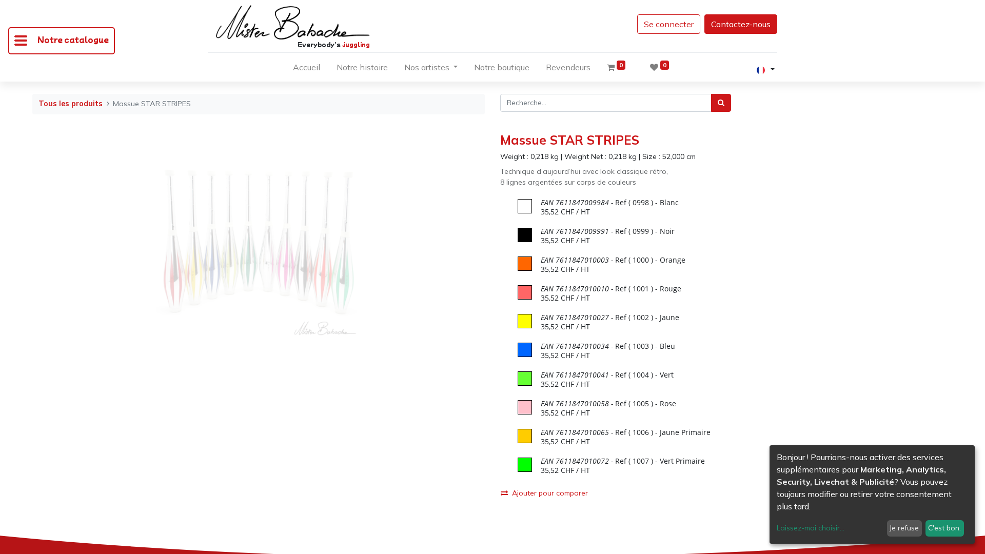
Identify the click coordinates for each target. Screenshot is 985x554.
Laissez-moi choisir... (810, 527)
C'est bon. (944, 527)
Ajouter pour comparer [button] (550, 493)
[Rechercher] (721, 103)
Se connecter (669, 24)
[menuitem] (306, 69)
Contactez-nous (741, 24)
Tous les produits (70, 103)
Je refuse (904, 527)
